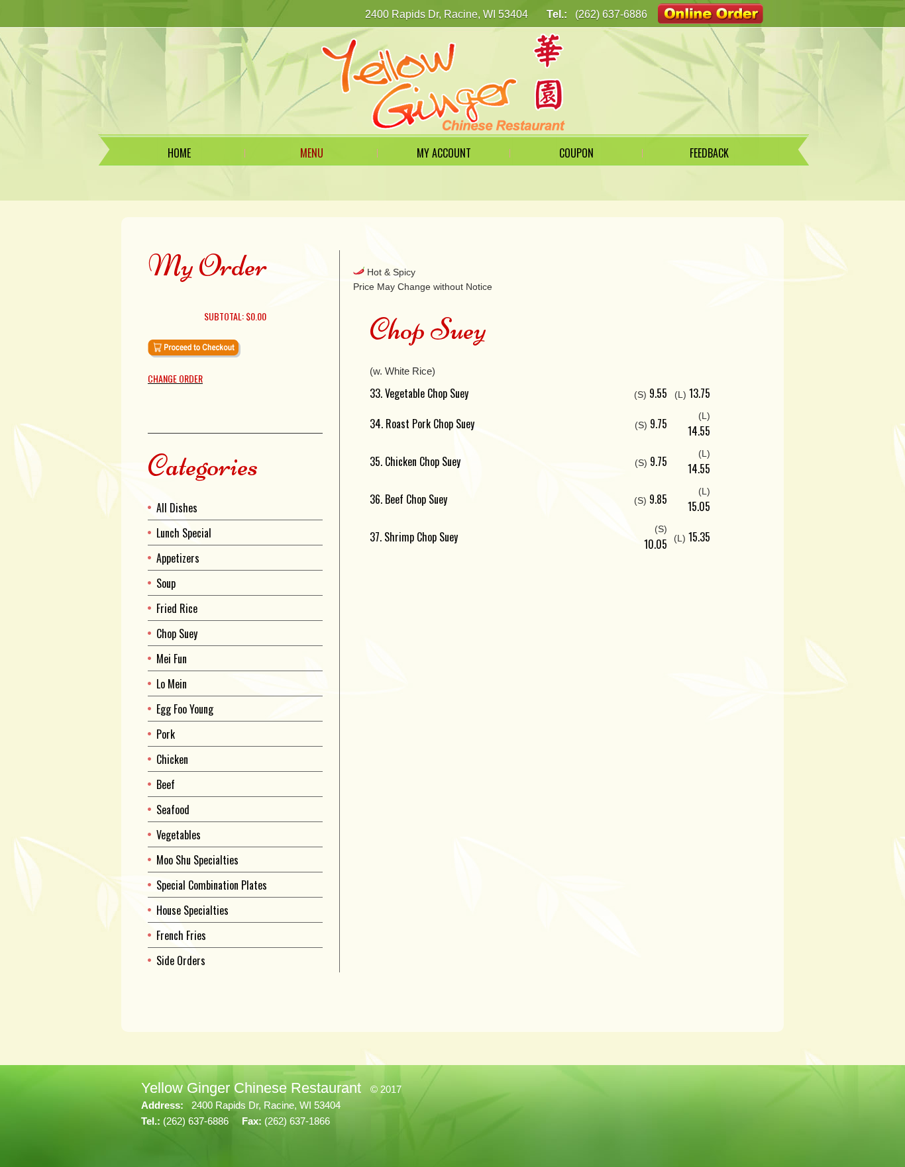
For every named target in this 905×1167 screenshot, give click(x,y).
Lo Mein (171, 684)
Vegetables (178, 835)
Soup (166, 583)
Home (179, 153)
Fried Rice (176, 608)
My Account (444, 153)
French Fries (181, 935)
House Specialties (192, 910)
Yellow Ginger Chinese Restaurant (251, 1088)
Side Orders (180, 960)
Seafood (172, 809)
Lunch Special (183, 533)
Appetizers (177, 558)
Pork (165, 734)
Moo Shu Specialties (197, 860)
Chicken (172, 759)
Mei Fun (171, 659)
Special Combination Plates (211, 885)
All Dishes (176, 508)
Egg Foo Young (184, 709)
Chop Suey (176, 633)
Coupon (576, 153)
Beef (165, 784)
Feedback (709, 153)
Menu (311, 153)
